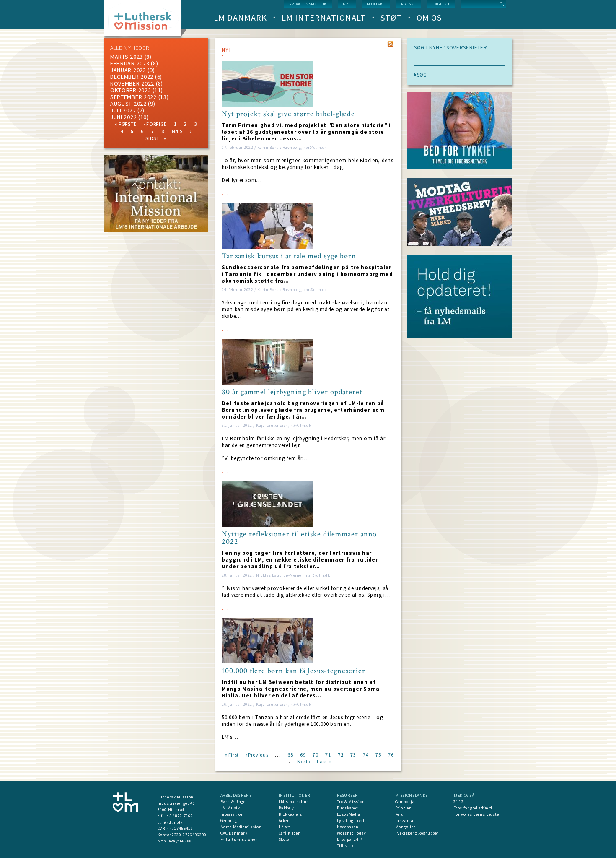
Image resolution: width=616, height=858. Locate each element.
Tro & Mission (351, 801)
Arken (284, 820)
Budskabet (347, 808)
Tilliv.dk (345, 845)
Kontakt (376, 4)
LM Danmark (240, 17)
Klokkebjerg (290, 814)
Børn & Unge (233, 801)
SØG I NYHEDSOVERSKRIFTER (450, 47)
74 (365, 754)
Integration (232, 814)
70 (315, 754)
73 (353, 754)
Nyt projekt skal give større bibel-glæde (288, 114)
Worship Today (351, 833)
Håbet (284, 826)
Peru (399, 814)
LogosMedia (349, 814)
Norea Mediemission (241, 826)
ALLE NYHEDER (129, 48)
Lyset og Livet (351, 820)
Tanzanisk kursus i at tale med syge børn (289, 256)
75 (378, 754)
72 (340, 754)
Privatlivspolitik (308, 4)
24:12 (458, 801)
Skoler (285, 839)
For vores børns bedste (476, 814)
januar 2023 (128, 70)
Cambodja (405, 801)
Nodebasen (348, 826)
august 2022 (128, 103)
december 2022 (131, 77)
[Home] (145, 21)
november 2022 (132, 83)
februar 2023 (129, 63)
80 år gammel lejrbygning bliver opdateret (292, 392)
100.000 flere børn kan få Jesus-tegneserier (293, 671)
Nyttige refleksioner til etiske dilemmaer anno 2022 (299, 538)
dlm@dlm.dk (170, 822)
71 (328, 754)
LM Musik (230, 808)
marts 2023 (126, 56)
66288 (186, 841)
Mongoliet (405, 826)
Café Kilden (290, 833)
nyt (347, 4)
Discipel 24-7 (349, 839)
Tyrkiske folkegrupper (417, 833)
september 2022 (133, 97)
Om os (429, 17)
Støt (391, 17)
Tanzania (404, 820)
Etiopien (403, 808)
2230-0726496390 (189, 834)
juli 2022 (123, 110)
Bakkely (287, 808)
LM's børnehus (294, 801)
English (441, 4)
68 (290, 754)
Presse (408, 4)
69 (302, 754)
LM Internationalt (324, 17)
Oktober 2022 (130, 90)
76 (390, 754)
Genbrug (229, 820)
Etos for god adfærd (472, 808)
